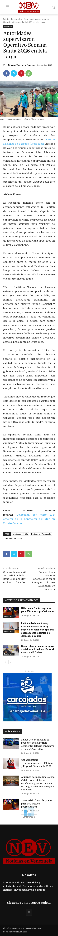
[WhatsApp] (28, 73)
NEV (26, 534)
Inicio (6, 19)
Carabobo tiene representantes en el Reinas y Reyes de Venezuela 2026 (37, 763)
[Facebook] (6, 73)
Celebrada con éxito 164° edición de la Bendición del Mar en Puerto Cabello (29, 519)
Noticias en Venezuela (41, 534)
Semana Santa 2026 (13, 538)
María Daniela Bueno (21, 65)
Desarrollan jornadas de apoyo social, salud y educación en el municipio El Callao (37, 649)
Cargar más (28, 816)
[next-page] (10, 662)
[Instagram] (29, 912)
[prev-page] (5, 662)
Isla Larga (17, 534)
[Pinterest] (21, 73)
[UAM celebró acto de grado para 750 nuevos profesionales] (11, 612)
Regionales (16, 19)
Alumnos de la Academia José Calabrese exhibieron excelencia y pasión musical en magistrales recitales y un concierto (37, 783)
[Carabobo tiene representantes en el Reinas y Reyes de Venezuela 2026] (11, 763)
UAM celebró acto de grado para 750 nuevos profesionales (36, 803)
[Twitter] (14, 73)
